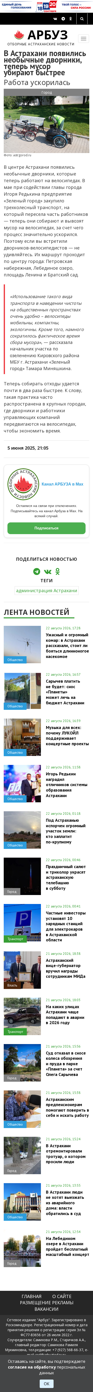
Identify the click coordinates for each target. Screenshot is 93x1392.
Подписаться (46, 528)
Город (46, 92)
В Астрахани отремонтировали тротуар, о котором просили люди (66, 1153)
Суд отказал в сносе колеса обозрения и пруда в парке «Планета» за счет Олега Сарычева (66, 1063)
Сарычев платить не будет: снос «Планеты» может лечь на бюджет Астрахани (65, 691)
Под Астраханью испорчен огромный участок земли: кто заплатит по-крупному (66, 830)
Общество (15, 659)
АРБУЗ (41, 36)
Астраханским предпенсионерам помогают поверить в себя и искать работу (67, 1107)
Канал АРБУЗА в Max (62, 484)
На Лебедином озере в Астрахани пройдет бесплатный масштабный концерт (67, 1246)
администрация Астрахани (46, 590)
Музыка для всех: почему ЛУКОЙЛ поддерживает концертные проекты (67, 735)
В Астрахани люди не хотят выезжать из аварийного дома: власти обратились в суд (65, 1202)
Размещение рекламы (46, 1303)
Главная (31, 1296)
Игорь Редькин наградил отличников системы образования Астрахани (66, 784)
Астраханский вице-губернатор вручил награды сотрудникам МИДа (65, 968)
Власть (12, 985)
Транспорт (15, 939)
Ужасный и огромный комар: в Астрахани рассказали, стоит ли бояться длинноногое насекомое (67, 645)
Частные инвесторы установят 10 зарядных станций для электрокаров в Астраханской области (66, 926)
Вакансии (46, 1309)
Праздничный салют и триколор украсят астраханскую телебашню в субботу (66, 877)
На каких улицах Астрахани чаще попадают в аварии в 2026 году (65, 1014)
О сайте (61, 1296)
